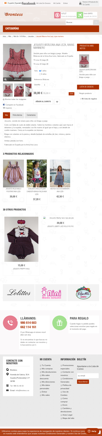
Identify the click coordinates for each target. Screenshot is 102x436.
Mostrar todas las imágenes (15, 99)
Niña (9, 37)
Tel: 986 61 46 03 (17, 386)
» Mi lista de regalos (88, 99)
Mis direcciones (48, 382)
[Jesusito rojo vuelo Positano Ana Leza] (13, 173)
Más (6, 115)
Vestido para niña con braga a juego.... (87, 76)
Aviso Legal (67, 415)
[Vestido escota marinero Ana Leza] (60, 173)
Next (75, 245)
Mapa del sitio (68, 418)
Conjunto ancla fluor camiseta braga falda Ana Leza (37, 191)
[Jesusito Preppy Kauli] (21, 239)
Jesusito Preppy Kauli (21, 269)
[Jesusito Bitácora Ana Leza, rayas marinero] (8, 90)
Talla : (36, 71)
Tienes (90, 3)
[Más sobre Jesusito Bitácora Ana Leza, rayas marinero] (84, 61)
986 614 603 (28, 323)
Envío (65, 405)
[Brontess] (14, 14)
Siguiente (31, 90)
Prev (3, 295)
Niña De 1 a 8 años (20, 37)
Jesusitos (31, 37)
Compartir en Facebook (15, 105)
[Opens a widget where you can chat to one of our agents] (92, 431)
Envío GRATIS (88, 14)
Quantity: (37, 85)
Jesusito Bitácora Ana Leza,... (87, 71)
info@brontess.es (22, 390)
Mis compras (47, 369)
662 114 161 (28, 327)
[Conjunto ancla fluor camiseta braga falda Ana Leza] (36, 173)
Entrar (65, 3)
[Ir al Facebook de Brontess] (29, 2)
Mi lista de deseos (43, 3)
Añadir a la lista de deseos (57, 102)
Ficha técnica (17, 115)
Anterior (3, 90)
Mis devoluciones (49, 372)
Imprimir (9, 108)
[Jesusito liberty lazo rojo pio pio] (60, 218)
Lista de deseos (87, 87)
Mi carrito (56, 3)
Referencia (38, 79)
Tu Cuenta (46, 365)
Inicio (4, 37)
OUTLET (63, 14)
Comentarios (31, 115)
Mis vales (46, 395)
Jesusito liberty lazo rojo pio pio (60, 227)
